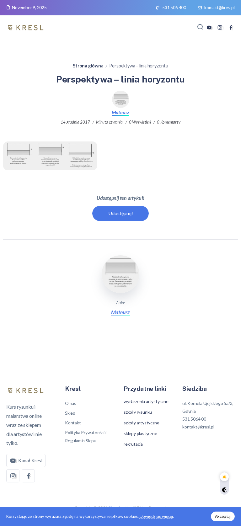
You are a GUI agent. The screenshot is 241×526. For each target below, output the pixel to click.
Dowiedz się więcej (156, 516)
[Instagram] (220, 27)
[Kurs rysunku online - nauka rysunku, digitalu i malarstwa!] (26, 26)
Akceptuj (223, 516)
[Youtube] (209, 27)
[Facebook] (231, 27)
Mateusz (121, 112)
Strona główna (88, 65)
